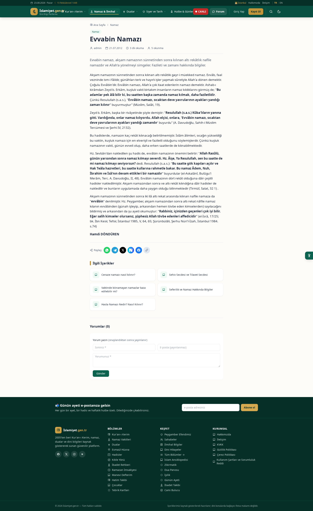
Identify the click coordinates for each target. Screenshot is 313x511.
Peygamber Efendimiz (177, 434)
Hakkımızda (254, 2)
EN (281, 2)
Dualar (116, 444)
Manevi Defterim (122, 475)
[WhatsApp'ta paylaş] (107, 250)
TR (275, 2)
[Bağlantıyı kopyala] (146, 250)
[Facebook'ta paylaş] (138, 250)
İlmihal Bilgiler (173, 444)
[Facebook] (58, 454)
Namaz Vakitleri (121, 439)
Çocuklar (117, 485)
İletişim (266, 2)
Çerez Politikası (226, 454)
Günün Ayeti (172, 480)
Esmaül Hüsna (120, 449)
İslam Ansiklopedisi (176, 459)
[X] (66, 454)
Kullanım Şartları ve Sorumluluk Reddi (236, 461)
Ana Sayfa (99, 25)
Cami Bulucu (172, 490)
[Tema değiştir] (279, 11)
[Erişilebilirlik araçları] (309, 256)
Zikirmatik (170, 465)
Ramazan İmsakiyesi (124, 470)
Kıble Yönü (118, 459)
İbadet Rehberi (121, 465)
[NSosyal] (82, 454)
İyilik (167, 475)
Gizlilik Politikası (226, 449)
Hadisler (117, 454)
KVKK (220, 444)
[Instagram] (74, 454)
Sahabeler (170, 439)
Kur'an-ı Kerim (121, 434)
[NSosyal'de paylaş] (131, 250)
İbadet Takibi (172, 485)
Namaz (114, 25)
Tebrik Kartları (120, 490)
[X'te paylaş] (123, 250)
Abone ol (249, 407)
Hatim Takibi (119, 480)
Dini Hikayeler (172, 449)
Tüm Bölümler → (174, 454)
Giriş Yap (239, 11)
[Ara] (271, 11)
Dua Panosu (171, 470)
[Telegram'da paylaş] (115, 250)
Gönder (100, 373)
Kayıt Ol (256, 11)
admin (98, 48)
